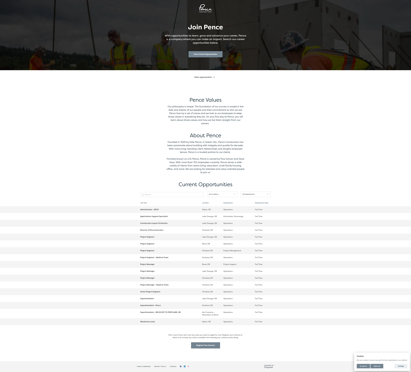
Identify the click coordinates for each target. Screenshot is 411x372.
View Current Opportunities (205, 54)
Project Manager (147, 264)
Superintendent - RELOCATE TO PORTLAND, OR (160, 312)
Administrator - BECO (149, 209)
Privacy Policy (160, 366)
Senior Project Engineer (150, 292)
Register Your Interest (205, 345)
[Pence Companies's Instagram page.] (188, 367)
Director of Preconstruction (151, 230)
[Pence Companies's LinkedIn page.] (184, 367)
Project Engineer (147, 237)
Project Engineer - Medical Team (154, 257)
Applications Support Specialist (154, 216)
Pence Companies (144, 366)
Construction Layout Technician (154, 223)
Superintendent (147, 298)
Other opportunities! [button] (203, 77)
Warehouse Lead (147, 322)
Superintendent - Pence (150, 305)
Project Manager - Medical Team (154, 285)
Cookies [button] (173, 366)
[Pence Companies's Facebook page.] (180, 367)
